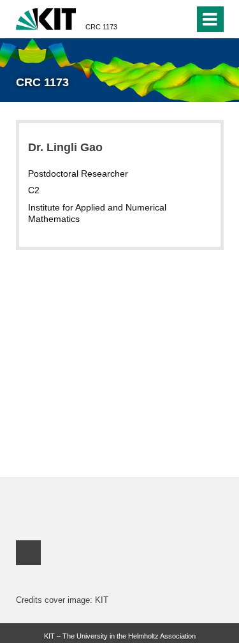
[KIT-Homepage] (46, 17)
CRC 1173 (101, 27)
